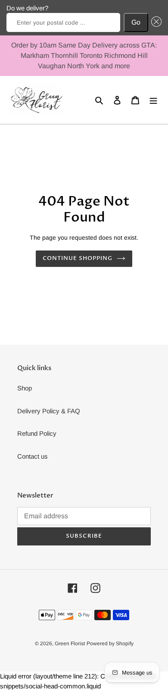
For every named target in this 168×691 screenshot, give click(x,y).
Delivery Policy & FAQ (48, 411)
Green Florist (70, 643)
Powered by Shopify (110, 643)
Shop (24, 388)
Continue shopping (78, 258)
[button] (155, 22)
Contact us (32, 456)
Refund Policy (36, 433)
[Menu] (153, 100)
